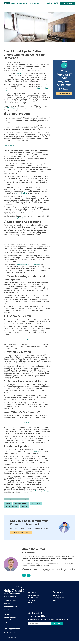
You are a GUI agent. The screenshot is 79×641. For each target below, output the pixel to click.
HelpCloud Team (33, 598)
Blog (54, 600)
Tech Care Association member (12, 609)
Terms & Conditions (10, 617)
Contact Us (32, 600)
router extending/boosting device (18, 218)
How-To (8, 503)
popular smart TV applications (28, 265)
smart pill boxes (35, 451)
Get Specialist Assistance (20, 533)
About (13, 3)
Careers (30, 602)
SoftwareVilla (27, 422)
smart (18, 73)
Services (19, 3)
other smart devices (42, 491)
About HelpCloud (34, 595)
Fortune (27, 339)
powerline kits (21, 193)
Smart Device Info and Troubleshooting (16, 499)
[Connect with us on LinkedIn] (10, 633)
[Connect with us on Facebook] (7, 633)
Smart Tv (24, 506)
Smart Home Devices (11, 506)
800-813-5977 (52, 3)
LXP (27, 239)
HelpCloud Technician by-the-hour (17, 108)
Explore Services (64, 93)
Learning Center (28, 3)
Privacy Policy (8, 620)
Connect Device (68, 3)
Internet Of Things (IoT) (21, 503)
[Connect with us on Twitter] (4, 633)
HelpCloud (15, 637)
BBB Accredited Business (10, 606)
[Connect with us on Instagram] (14, 633)
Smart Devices (36, 503)
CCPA (5, 622)
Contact (36, 3)
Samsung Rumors (9, 145)
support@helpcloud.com (10, 600)
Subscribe (57, 623)
